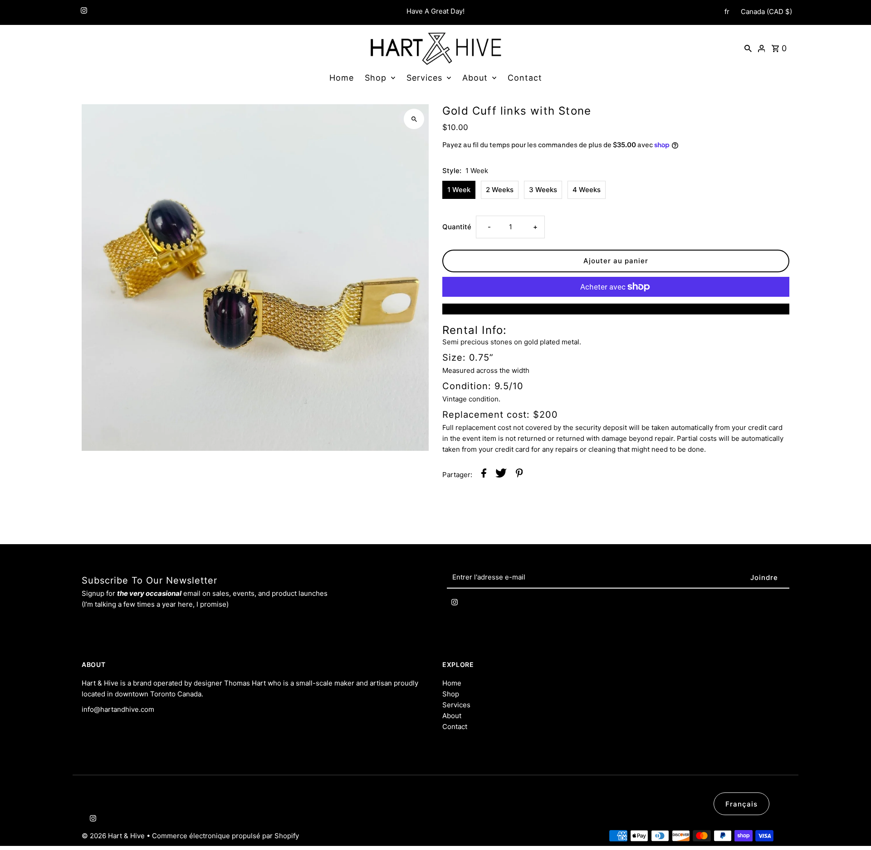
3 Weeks (543, 189)
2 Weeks (500, 189)
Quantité (456, 226)
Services (424, 77)
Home (341, 77)
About (475, 77)
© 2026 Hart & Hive (114, 835)
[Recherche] (748, 48)
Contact (525, 77)
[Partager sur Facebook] (483, 474)
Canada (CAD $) (766, 11)
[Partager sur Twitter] (501, 474)
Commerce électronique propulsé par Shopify (225, 835)
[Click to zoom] (414, 119)
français (741, 804)
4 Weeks (587, 189)
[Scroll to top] (852, 826)
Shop (376, 77)
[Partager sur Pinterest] (519, 474)
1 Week (458, 189)
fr (726, 11)
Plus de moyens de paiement (615, 308)
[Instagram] (83, 12)
